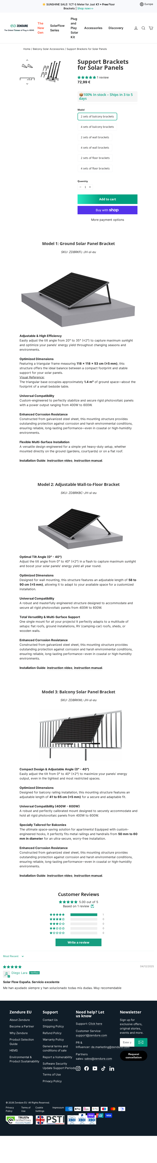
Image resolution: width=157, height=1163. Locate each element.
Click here (95, 1023)
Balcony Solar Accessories (48, 48)
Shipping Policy (53, 1026)
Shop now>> (85, 8)
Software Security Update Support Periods (59, 1066)
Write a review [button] (78, 942)
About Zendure (20, 1020)
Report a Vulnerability (57, 1057)
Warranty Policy (53, 1039)
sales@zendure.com (98, 1058)
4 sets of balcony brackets (97, 127)
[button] (87, 77)
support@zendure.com (91, 1035)
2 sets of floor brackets (95, 158)
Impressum (58, 1107)
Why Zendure (19, 1033)
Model (81, 110)
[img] (12, 967)
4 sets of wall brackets (95, 147)
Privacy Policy (52, 1081)
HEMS (14, 1050)
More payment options (107, 220)
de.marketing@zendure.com (110, 1047)
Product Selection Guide (22, 1042)
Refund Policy (52, 1033)
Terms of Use (52, 1074)
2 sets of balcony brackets (97, 116)
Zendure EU (21, 1102)
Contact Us (50, 1020)
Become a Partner (22, 1026)
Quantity (83, 181)
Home (26, 48)
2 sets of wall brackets (95, 137)
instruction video (59, 460)
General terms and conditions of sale (55, 1048)
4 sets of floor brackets (95, 168)
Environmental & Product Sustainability (24, 1059)
